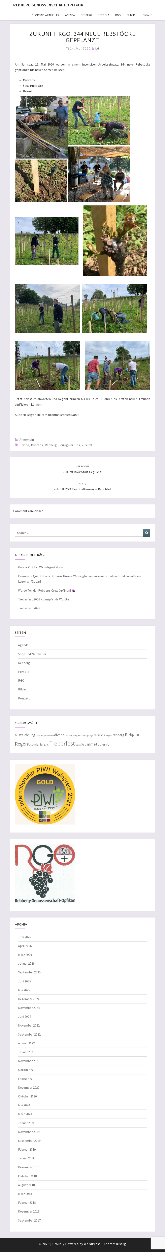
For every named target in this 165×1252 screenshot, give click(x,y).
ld (97, 48)
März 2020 (25, 1114)
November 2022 (29, 1025)
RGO (118, 15)
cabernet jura (42, 735)
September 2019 (29, 1141)
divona (24, 445)
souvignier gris (69, 445)
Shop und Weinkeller (45, 15)
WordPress (92, 1244)
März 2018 (25, 1194)
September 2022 (29, 1034)
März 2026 (25, 955)
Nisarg (121, 1244)
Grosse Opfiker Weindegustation (40, 567)
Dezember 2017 (28, 1211)
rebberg (51, 445)
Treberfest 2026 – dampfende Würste (43, 599)
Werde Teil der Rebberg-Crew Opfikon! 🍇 (46, 590)
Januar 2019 (26, 1158)
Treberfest (62, 743)
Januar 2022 (26, 1052)
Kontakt (146, 15)
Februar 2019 (27, 1149)
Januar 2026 (26, 963)
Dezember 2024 (28, 999)
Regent (22, 744)
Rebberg (86, 15)
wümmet (89, 744)
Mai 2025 (24, 990)
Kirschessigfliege (85, 735)
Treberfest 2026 (29, 608)
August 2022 (26, 1043)
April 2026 (25, 946)
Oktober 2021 (27, 1070)
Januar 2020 (26, 1123)
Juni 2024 (24, 1017)
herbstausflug (71, 735)
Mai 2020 (24, 1105)
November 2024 (29, 1008)
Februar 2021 (27, 1079)
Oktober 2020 (27, 1096)
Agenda (70, 15)
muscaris (37, 445)
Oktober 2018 (27, 1176)
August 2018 (26, 1185)
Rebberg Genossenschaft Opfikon (48, 4)
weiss (78, 745)
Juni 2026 (24, 937)
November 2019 (29, 1132)
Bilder (131, 15)
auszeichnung (25, 735)
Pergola (103, 15)
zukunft (87, 445)
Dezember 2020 (28, 1087)
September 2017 (29, 1220)
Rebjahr (132, 734)
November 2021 (29, 1061)
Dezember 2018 (28, 1167)
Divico (51, 735)
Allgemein (27, 440)
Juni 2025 (24, 981)
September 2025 (29, 972)
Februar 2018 (27, 1202)
